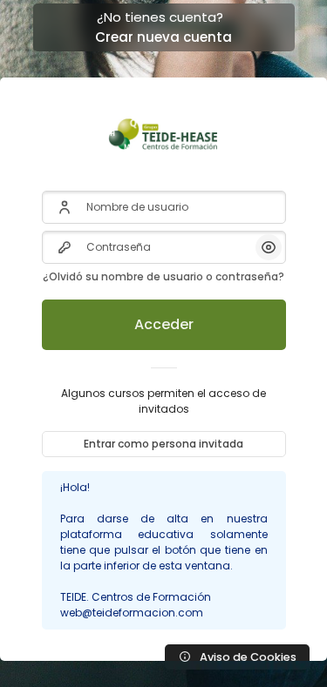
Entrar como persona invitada (163, 443)
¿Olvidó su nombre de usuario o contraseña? (163, 276)
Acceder (164, 324)
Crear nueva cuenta (163, 37)
